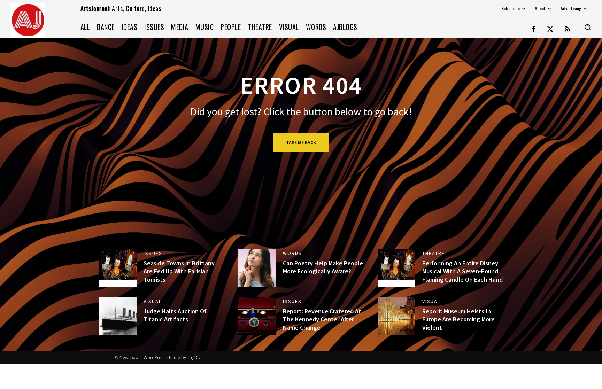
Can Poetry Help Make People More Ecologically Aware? (323, 267)
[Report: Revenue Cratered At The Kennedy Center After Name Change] (257, 316)
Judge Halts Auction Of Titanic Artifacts (175, 315)
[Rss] (567, 29)
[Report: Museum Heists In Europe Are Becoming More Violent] (396, 316)
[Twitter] (550, 29)
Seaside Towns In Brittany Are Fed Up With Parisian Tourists (179, 271)
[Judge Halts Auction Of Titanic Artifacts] (118, 316)
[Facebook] (533, 29)
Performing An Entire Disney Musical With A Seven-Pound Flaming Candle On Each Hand (462, 271)
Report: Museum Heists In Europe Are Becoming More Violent (458, 319)
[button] (587, 27)
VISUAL (153, 301)
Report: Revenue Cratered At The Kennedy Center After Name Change (322, 319)
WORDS (292, 253)
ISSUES (153, 253)
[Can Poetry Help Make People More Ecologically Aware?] (257, 268)
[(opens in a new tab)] (118, 268)
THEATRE (433, 253)
